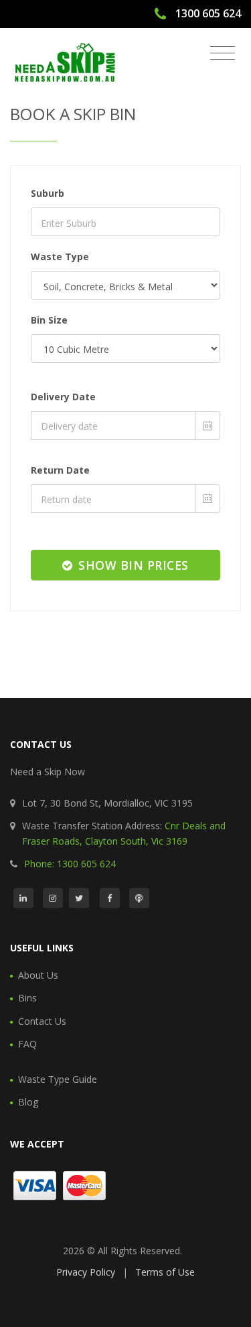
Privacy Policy (85, 1272)
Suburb (47, 193)
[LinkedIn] (23, 898)
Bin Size (49, 320)
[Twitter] (79, 898)
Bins (27, 997)
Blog (28, 1101)
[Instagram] (53, 898)
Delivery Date (63, 396)
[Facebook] (110, 898)
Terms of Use (165, 1272)
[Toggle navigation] (222, 53)
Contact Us (42, 1021)
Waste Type (60, 256)
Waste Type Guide (57, 1079)
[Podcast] (139, 898)
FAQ (27, 1043)
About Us (38, 975)
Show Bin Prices (132, 565)
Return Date (60, 470)
